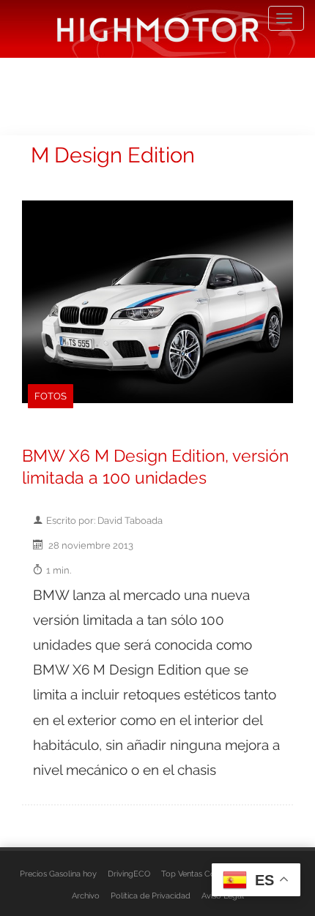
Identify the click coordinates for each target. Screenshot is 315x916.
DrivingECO (129, 873)
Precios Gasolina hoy (58, 873)
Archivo (86, 895)
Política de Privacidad (150, 895)
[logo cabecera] (158, 29)
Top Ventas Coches (196, 873)
